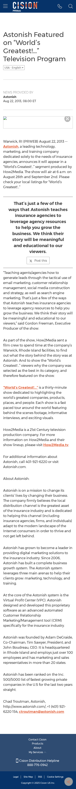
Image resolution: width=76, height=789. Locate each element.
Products (37, 743)
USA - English (13, 67)
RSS (40, 776)
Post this (40, 261)
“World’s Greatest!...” (20, 388)
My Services (36, 752)
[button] (59, 6)
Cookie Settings (55, 776)
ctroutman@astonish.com (41, 712)
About (37, 747)
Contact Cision (37, 739)
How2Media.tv (55, 445)
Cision (43, 783)
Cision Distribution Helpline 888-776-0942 (38, 763)
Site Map (28, 776)
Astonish (10, 147)
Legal (16, 776)
